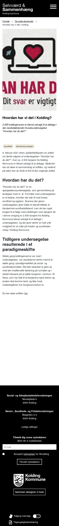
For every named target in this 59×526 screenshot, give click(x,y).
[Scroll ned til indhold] (29, 103)
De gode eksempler (24, 21)
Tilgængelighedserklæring (25, 522)
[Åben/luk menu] (53, 7)
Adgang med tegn (22, 515)
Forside (6, 21)
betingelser (29, 454)
